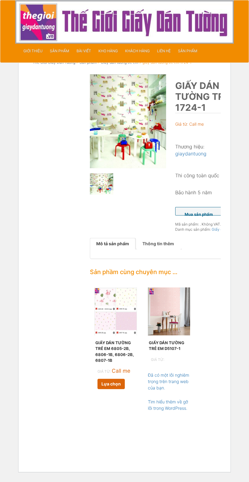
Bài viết (84, 51)
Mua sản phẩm (199, 214)
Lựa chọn (111, 383)
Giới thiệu (33, 51)
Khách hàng (137, 51)
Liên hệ (164, 51)
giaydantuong (190, 154)
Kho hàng (108, 51)
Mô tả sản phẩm (112, 243)
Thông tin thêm (158, 243)
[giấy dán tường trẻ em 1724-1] (128, 121)
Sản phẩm (59, 51)
